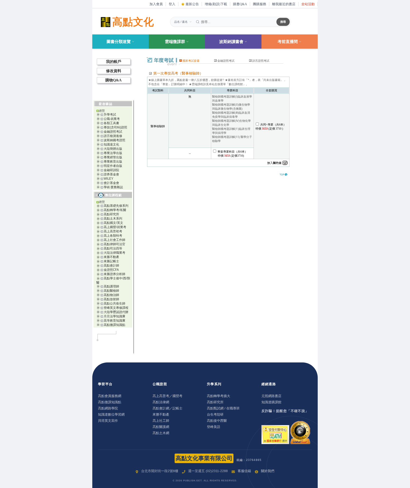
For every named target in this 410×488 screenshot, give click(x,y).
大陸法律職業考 (114, 252)
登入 (172, 4)
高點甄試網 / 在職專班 (223, 408)
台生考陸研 (215, 414)
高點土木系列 (113, 218)
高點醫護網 (161, 427)
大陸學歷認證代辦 (116, 312)
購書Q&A (240, 4)
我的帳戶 (113, 62)
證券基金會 (111, 174)
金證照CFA (111, 270)
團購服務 (259, 4)
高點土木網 (161, 433)
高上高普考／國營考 (167, 396)
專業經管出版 (113, 157)
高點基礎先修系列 (116, 205)
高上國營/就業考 (115, 227)
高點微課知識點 (114, 325)
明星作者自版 (113, 166)
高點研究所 (111, 214)
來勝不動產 (111, 257)
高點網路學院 (108, 408)
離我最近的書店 (283, 4)
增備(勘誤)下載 (216, 4)
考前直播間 (288, 41)
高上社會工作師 (114, 240)
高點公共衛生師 (114, 303)
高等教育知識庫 (114, 320)
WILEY (108, 178)
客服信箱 (244, 471)
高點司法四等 (113, 248)
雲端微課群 (175, 41)
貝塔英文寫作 (108, 420)
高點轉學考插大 (218, 396)
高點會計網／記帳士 (167, 408)
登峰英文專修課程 (116, 308)
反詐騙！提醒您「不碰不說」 (285, 411)
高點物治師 (111, 295)
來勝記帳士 (111, 261)
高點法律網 (161, 402)
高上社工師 (161, 420)
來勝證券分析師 (114, 274)
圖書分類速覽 (119, 41)
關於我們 (267, 471)
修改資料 (113, 71)
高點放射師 (111, 299)
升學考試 (110, 114)
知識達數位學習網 (111, 414)
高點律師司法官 (114, 244)
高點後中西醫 (217, 420)
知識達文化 (111, 144)
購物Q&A (113, 80)
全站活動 (308, 4)
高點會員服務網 (109, 396)
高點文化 (133, 22)
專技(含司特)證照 (115, 127)
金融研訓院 (111, 170)
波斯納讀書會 (231, 41)
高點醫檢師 (111, 290)
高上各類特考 (113, 235)
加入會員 (156, 4)
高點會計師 (111, 265)
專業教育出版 (113, 161)
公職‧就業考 (112, 119)
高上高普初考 (113, 231)
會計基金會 (111, 183)
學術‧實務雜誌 (113, 187)
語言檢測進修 (113, 136)
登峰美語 (213, 427)
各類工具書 (111, 123)
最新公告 (192, 4)
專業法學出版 (113, 153)
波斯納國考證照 (114, 140)
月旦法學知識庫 (114, 316)
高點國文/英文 (113, 223)
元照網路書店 (271, 396)
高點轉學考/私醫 (115, 210)
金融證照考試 (113, 131)
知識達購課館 (271, 402)
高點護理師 (111, 286)
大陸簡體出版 (113, 148)
